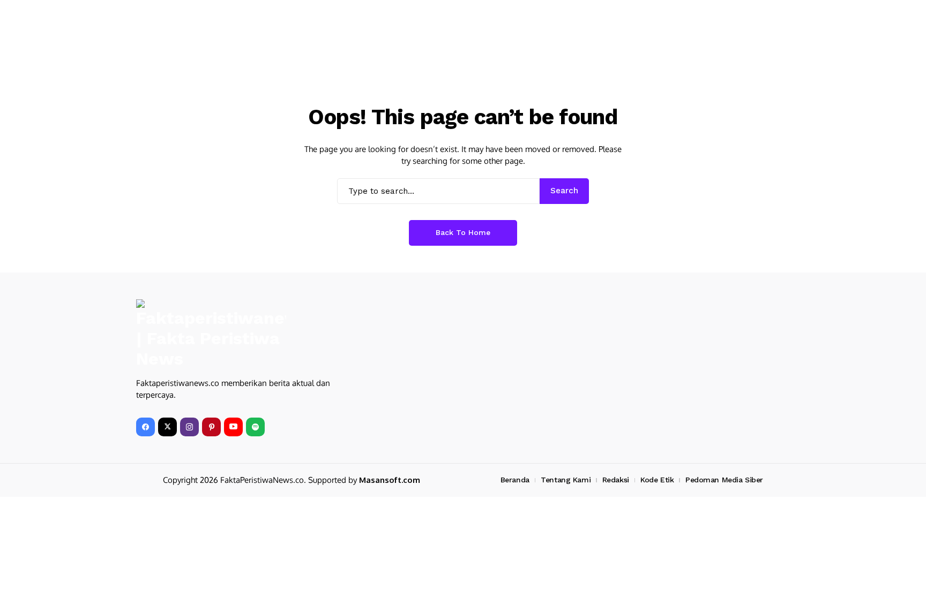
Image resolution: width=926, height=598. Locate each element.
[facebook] (145, 427)
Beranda (515, 479)
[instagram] (189, 427)
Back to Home (463, 232)
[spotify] (255, 427)
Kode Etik (657, 479)
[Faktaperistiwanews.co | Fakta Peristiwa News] (211, 334)
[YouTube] (233, 427)
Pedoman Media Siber (724, 479)
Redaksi (615, 479)
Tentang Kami (566, 479)
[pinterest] (211, 427)
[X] (167, 427)
